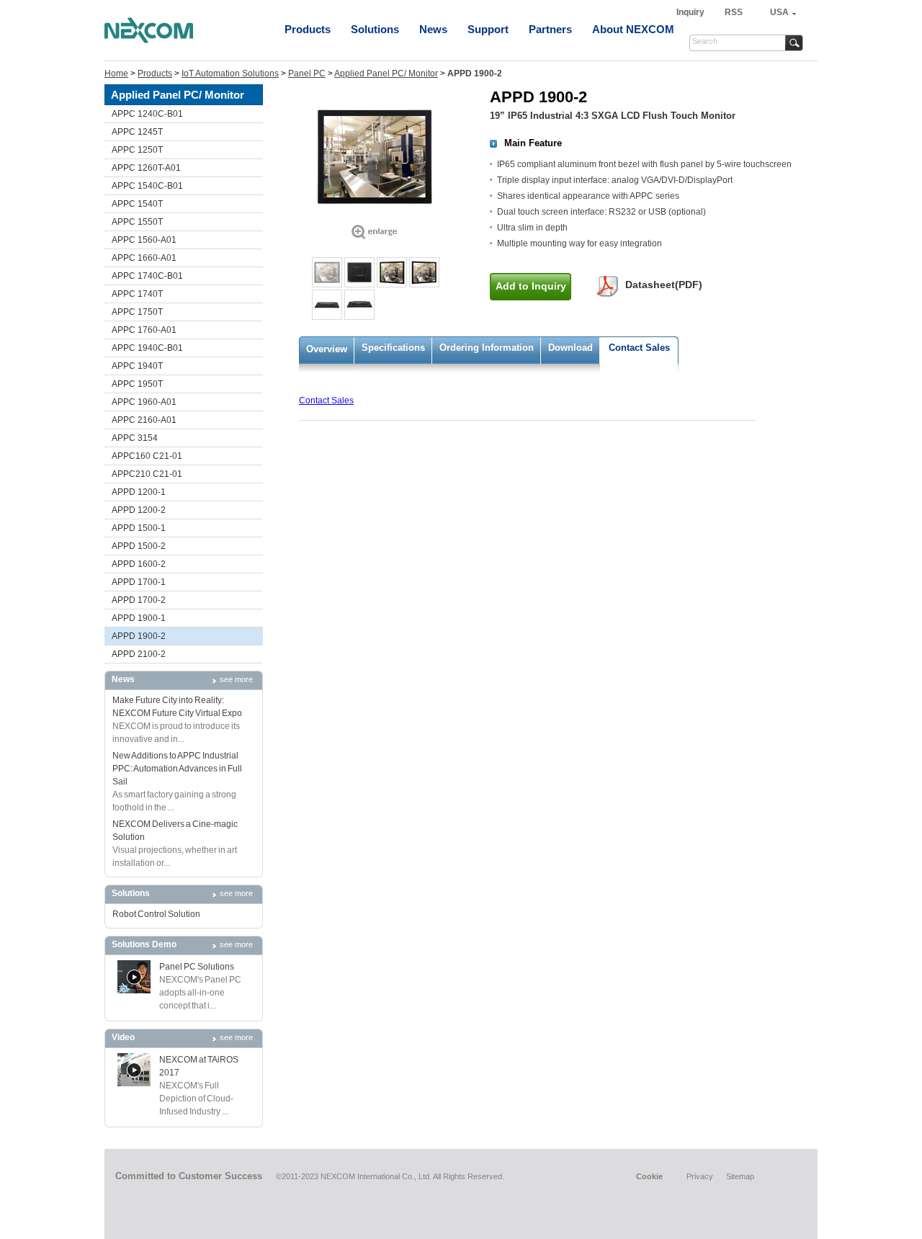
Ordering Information (486, 347)
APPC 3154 (135, 438)
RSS (734, 12)
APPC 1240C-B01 (147, 114)
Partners (550, 29)
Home (116, 73)
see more (236, 679)
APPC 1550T (137, 222)
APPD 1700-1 (139, 582)
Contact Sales (639, 347)
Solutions (375, 29)
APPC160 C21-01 (147, 456)
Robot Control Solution (156, 914)
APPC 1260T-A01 (146, 168)
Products (308, 29)
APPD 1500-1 (139, 528)
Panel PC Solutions (196, 967)
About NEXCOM (633, 29)
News (433, 29)
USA (779, 12)
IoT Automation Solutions (230, 73)
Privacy (699, 1176)
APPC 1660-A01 (144, 258)
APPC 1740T (137, 294)
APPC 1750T (137, 312)
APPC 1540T (137, 204)
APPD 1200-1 (139, 492)
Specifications (393, 347)
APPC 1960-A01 (144, 402)
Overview (326, 349)
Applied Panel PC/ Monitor (386, 73)
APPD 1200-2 (139, 510)
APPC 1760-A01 (144, 330)
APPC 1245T (137, 132)
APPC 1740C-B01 (147, 276)
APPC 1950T (137, 384)
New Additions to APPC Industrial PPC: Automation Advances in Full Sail (177, 769)
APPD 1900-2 (139, 636)
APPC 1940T (137, 366)
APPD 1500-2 (139, 546)
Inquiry (691, 12)
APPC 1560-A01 (144, 240)
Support (488, 29)
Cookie (649, 1176)
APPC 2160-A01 (144, 420)
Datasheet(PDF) (663, 284)
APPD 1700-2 (139, 600)
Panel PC (307, 73)
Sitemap (740, 1176)
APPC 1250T (137, 150)
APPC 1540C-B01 (147, 186)
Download (570, 347)
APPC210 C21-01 (147, 474)
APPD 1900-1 (139, 618)
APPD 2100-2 (139, 654)
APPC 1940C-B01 (147, 348)
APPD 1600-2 (139, 564)
